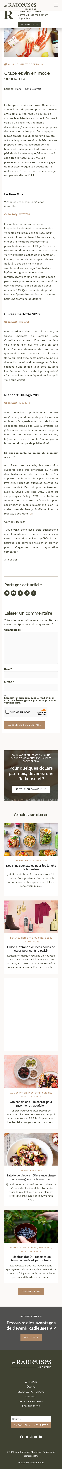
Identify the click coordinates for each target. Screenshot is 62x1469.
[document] (31, 734)
